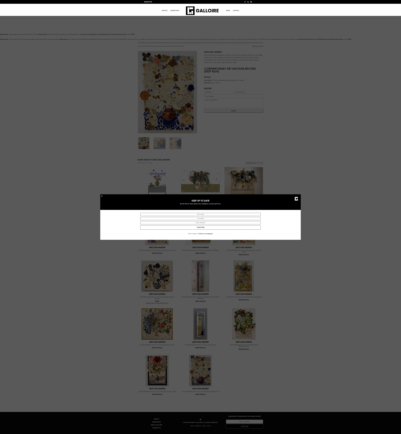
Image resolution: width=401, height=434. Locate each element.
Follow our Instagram (206, 234)
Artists (164, 10)
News (228, 10)
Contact (236, 10)
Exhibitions (174, 10)
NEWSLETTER (148, 2)
